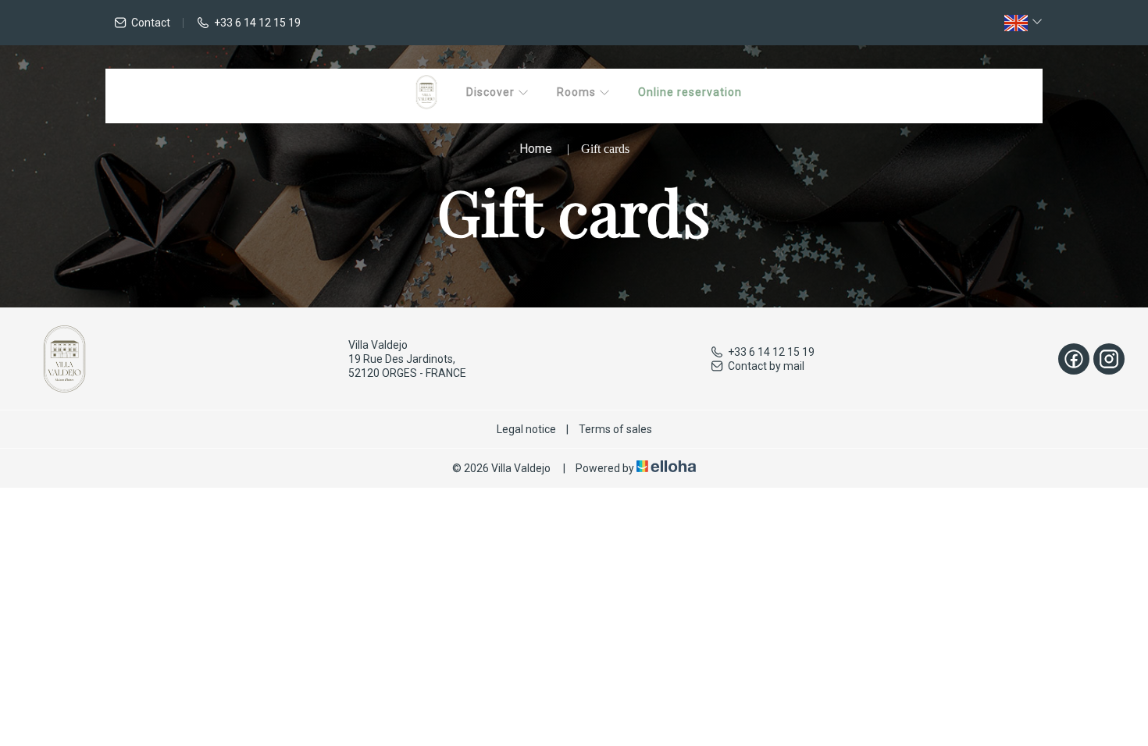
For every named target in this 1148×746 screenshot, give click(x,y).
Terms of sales (615, 429)
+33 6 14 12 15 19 (771, 352)
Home (535, 148)
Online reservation (690, 92)
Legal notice (526, 429)
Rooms (578, 92)
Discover (492, 92)
